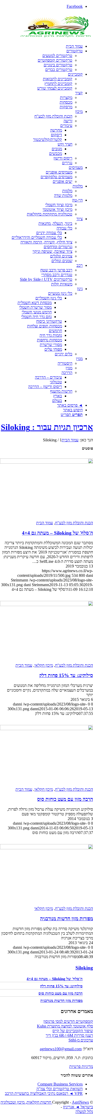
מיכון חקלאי (43, 665)
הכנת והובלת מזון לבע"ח (74, 523)
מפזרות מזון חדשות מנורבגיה (66, 918)
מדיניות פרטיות (81, 1066)
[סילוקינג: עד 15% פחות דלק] (46, 604)
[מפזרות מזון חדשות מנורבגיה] (46, 848)
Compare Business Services (60, 1084)
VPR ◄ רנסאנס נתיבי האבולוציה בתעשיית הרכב (44, 1093)
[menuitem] (41, 46)
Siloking (84, 968)
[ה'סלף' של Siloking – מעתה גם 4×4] (46, 462)
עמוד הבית (44, 523)
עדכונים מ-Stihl (80, 1040)
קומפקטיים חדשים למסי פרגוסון (68, 1021)
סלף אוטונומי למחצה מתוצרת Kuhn (65, 1026)
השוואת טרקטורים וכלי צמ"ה (59, 1089)
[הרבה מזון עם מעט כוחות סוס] (46, 729)
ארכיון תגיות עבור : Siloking (47, 427)
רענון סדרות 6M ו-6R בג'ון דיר (69, 1035)
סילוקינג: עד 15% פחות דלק (66, 675)
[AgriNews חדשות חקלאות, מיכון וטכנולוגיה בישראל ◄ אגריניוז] (54, 37)
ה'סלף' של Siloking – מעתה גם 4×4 (57, 533)
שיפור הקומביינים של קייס (72, 1031)
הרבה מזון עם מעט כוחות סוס (65, 799)
